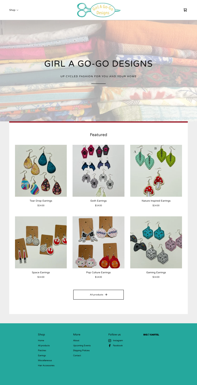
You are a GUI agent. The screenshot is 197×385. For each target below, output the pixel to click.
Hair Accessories (46, 365)
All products (96, 294)
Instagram (118, 340)
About (76, 340)
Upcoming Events (82, 345)
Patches (42, 350)
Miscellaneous (45, 360)
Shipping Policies (81, 350)
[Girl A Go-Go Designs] (98, 10)
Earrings (42, 355)
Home (41, 340)
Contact (77, 355)
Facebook (118, 345)
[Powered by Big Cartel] (151, 335)
